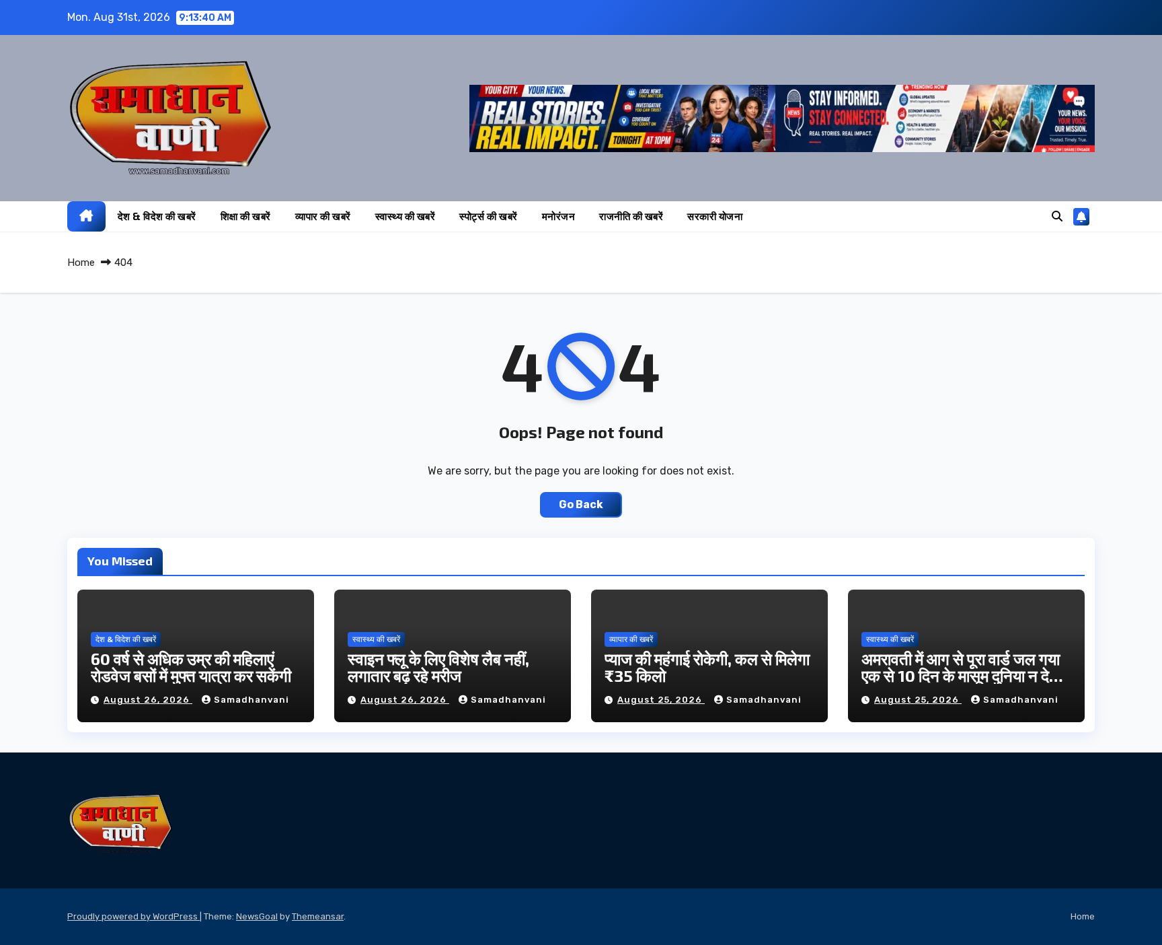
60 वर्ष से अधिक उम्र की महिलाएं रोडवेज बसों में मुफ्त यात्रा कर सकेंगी (191, 667)
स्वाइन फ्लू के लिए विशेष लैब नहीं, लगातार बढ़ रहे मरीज (438, 667)
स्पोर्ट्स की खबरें (488, 216)
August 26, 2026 (148, 700)
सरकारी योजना (714, 216)
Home (81, 262)
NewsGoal (257, 916)
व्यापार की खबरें (323, 216)
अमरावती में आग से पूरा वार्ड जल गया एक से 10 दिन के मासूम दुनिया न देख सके (961, 675)
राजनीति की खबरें (631, 216)
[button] (1057, 216)
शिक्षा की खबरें (246, 216)
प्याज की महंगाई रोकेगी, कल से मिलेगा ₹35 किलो (707, 667)
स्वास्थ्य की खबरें (405, 216)
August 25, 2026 (661, 700)
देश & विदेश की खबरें (157, 216)
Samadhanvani (251, 700)
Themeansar (318, 916)
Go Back (581, 504)
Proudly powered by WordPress (133, 916)
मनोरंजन (559, 216)
